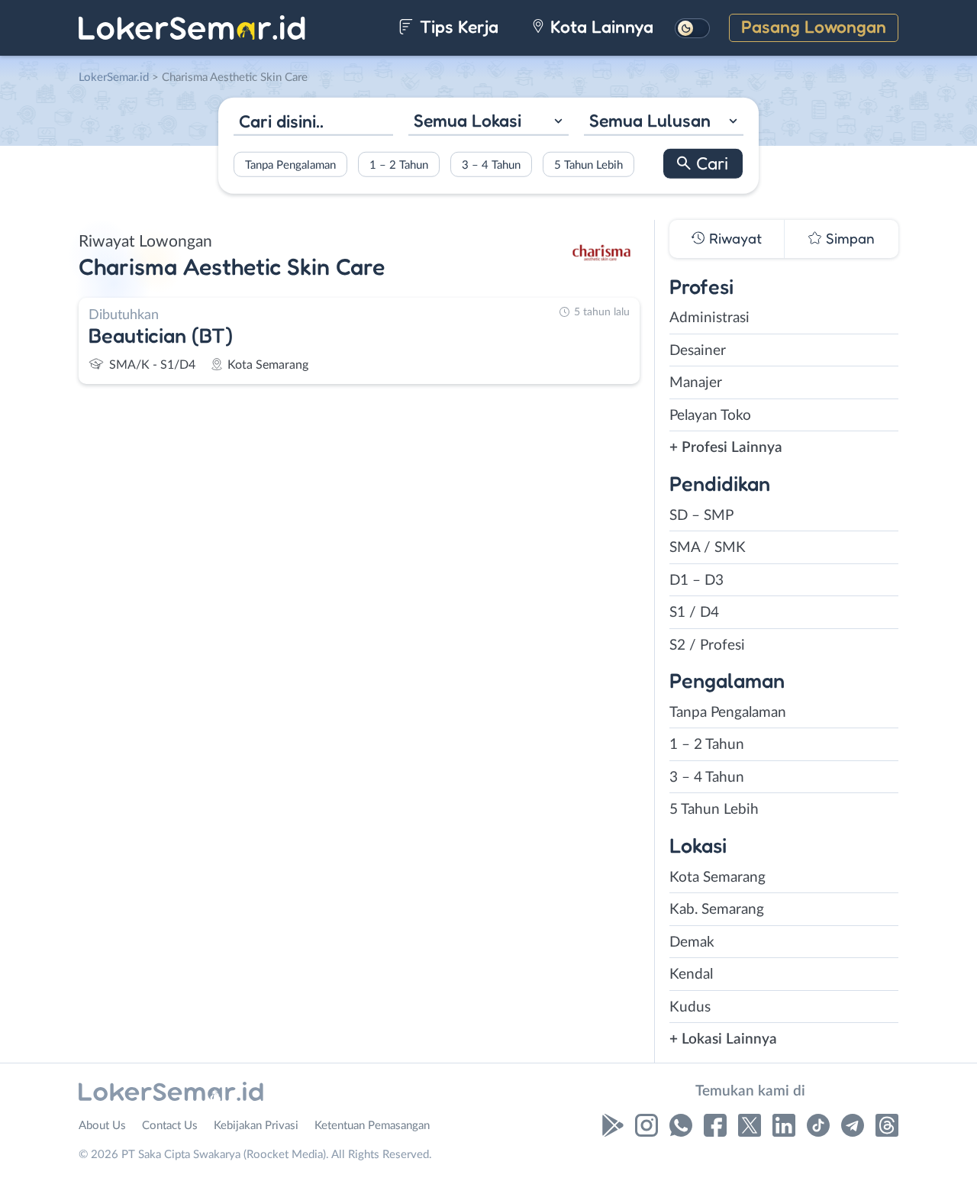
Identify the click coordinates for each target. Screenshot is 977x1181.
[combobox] (488, 122)
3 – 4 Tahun (491, 164)
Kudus (690, 1007)
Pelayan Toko (710, 415)
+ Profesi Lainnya (725, 447)
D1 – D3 (696, 580)
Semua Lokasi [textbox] (467, 120)
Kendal (691, 974)
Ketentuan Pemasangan (372, 1125)
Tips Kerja (456, 26)
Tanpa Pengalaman (290, 164)
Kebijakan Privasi (256, 1125)
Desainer (697, 351)
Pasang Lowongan (813, 26)
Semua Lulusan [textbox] (650, 120)
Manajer (695, 383)
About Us (102, 1125)
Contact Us (170, 1125)
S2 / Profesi (707, 645)
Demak (691, 942)
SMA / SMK (707, 547)
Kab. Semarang (716, 909)
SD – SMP (701, 515)
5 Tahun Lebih (588, 164)
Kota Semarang (717, 877)
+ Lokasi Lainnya (723, 1039)
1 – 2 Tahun (398, 164)
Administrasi (709, 318)
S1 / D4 (694, 612)
